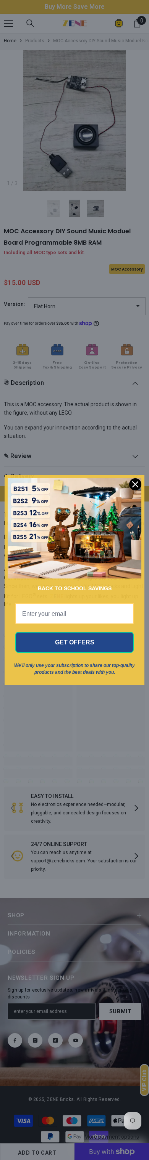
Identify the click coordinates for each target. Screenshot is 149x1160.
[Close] (135, 484)
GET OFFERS (74, 642)
